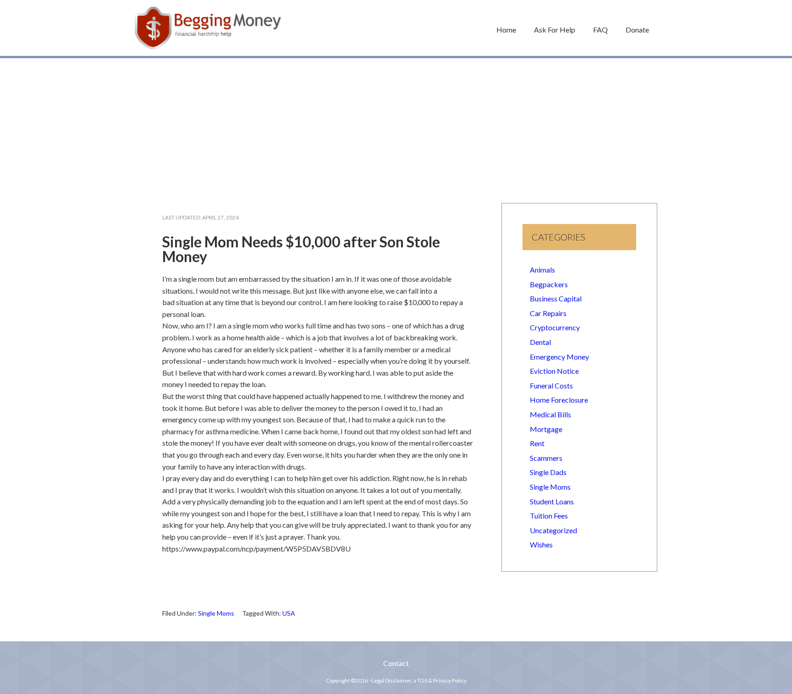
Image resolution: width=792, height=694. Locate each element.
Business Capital (556, 298)
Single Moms (216, 613)
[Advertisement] (396, 126)
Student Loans (552, 501)
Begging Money (208, 28)
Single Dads (548, 472)
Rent (537, 443)
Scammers (546, 458)
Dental (540, 342)
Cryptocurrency (555, 327)
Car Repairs (548, 313)
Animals (542, 269)
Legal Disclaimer (391, 680)
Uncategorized (553, 530)
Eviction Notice (554, 370)
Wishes (541, 544)
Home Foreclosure (559, 399)
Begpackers (549, 284)
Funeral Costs (551, 385)
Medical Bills (550, 414)
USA (288, 613)
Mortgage (546, 429)
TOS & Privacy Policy (442, 680)
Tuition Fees (549, 515)
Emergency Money (559, 356)
